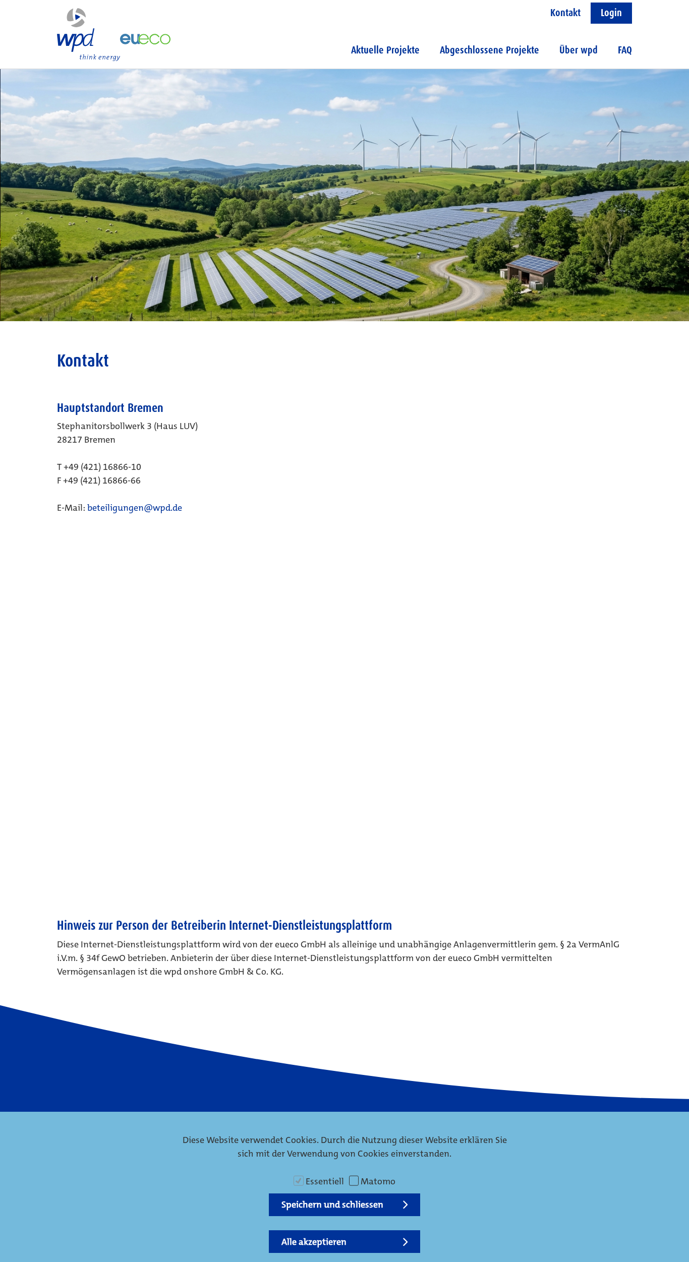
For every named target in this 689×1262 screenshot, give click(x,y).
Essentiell (325, 1181)
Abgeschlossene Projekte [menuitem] (489, 49)
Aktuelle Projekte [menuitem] (385, 49)
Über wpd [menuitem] (578, 49)
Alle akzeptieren (314, 1242)
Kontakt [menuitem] (565, 12)
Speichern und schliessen (332, 1205)
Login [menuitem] (611, 12)
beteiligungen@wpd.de (133, 508)
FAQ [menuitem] (625, 49)
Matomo (378, 1181)
